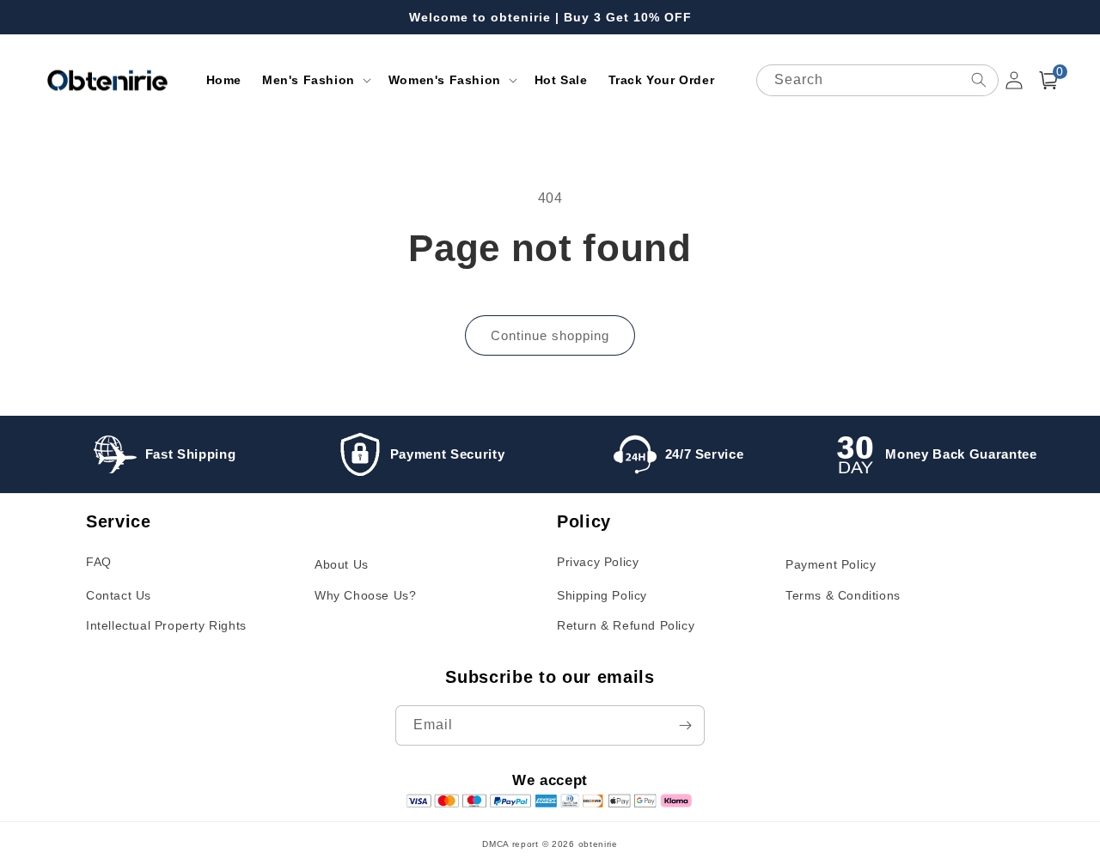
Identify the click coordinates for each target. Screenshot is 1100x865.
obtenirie (598, 844)
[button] (315, 80)
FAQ (99, 562)
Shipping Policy (602, 595)
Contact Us (118, 595)
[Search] (979, 79)
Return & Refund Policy (625, 625)
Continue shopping (550, 335)
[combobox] (877, 80)
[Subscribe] (685, 725)
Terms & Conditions (843, 595)
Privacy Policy (598, 562)
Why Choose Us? (365, 595)
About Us (342, 564)
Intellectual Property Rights (166, 625)
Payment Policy (830, 564)
